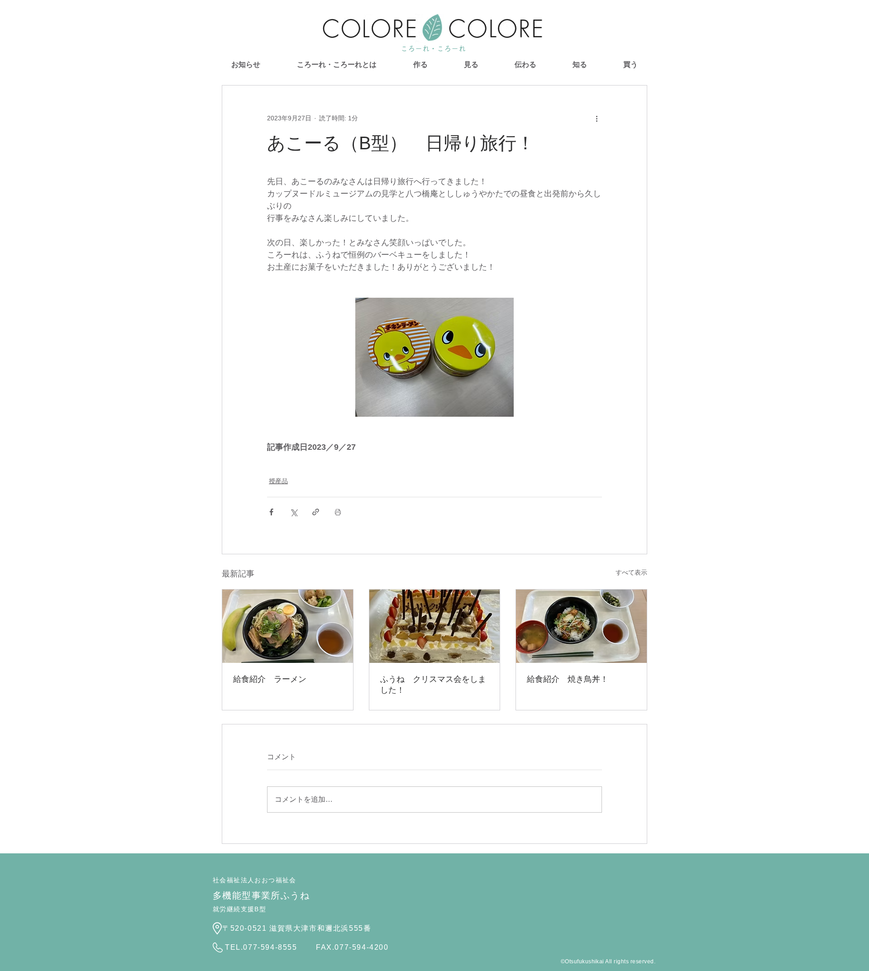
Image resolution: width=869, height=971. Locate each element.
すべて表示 (631, 572)
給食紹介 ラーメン (269, 679)
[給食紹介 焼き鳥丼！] (581, 626)
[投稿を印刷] (338, 512)
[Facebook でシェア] (271, 512)
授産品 (278, 481)
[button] (420, 65)
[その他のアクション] (596, 118)
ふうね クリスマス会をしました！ (433, 685)
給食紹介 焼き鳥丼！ (567, 679)
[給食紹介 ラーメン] (287, 626)
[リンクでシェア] (315, 512)
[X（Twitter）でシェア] (293, 512)
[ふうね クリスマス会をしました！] (434, 626)
